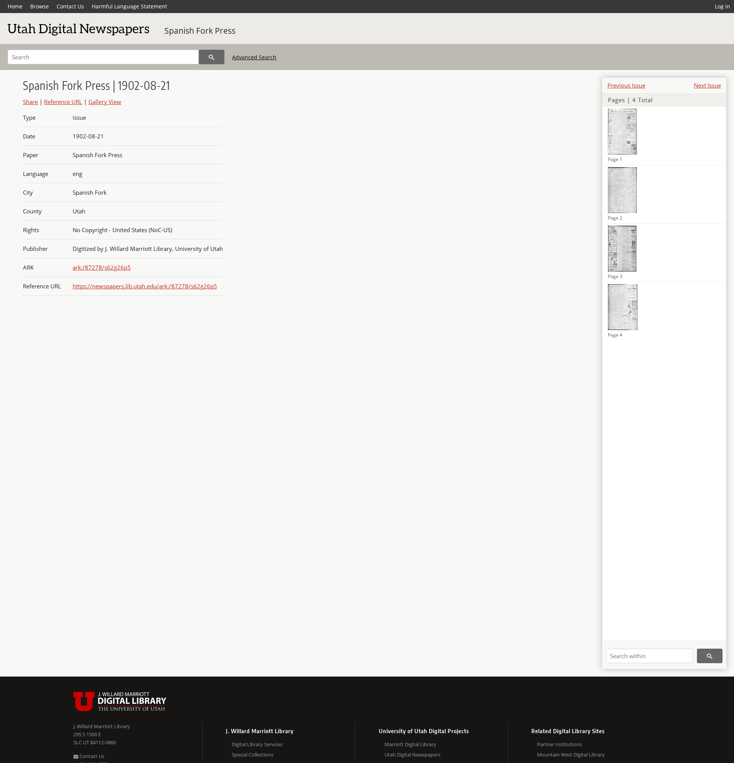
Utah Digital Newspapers (412, 754)
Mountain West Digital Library (571, 754)
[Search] (211, 57)
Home (15, 6)
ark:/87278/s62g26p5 (102, 267)
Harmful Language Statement (129, 6)
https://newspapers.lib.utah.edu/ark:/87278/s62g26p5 (145, 286)
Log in (722, 6)
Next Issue (707, 85)
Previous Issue (626, 85)
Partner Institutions (559, 744)
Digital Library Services (257, 744)
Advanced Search (254, 57)
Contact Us (70, 6)
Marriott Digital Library (410, 744)
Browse (39, 6)
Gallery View (104, 102)
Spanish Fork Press (199, 30)
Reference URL (63, 102)
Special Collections (252, 754)
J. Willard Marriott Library (101, 726)
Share (30, 102)
